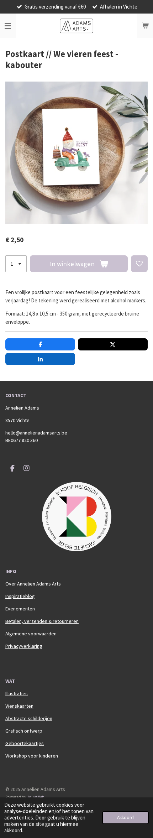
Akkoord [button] (125, 817)
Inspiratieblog (20, 596)
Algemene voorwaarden (31, 633)
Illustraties (16, 693)
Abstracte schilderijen (28, 718)
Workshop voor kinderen (31, 756)
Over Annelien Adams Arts (33, 584)
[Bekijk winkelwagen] (145, 26)
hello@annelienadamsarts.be (36, 433)
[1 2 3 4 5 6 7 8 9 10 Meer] (16, 263)
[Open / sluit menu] (8, 26)
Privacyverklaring (23, 646)
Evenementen (20, 608)
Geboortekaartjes (24, 743)
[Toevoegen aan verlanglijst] (139, 263)
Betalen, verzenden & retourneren (42, 621)
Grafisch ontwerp (23, 731)
